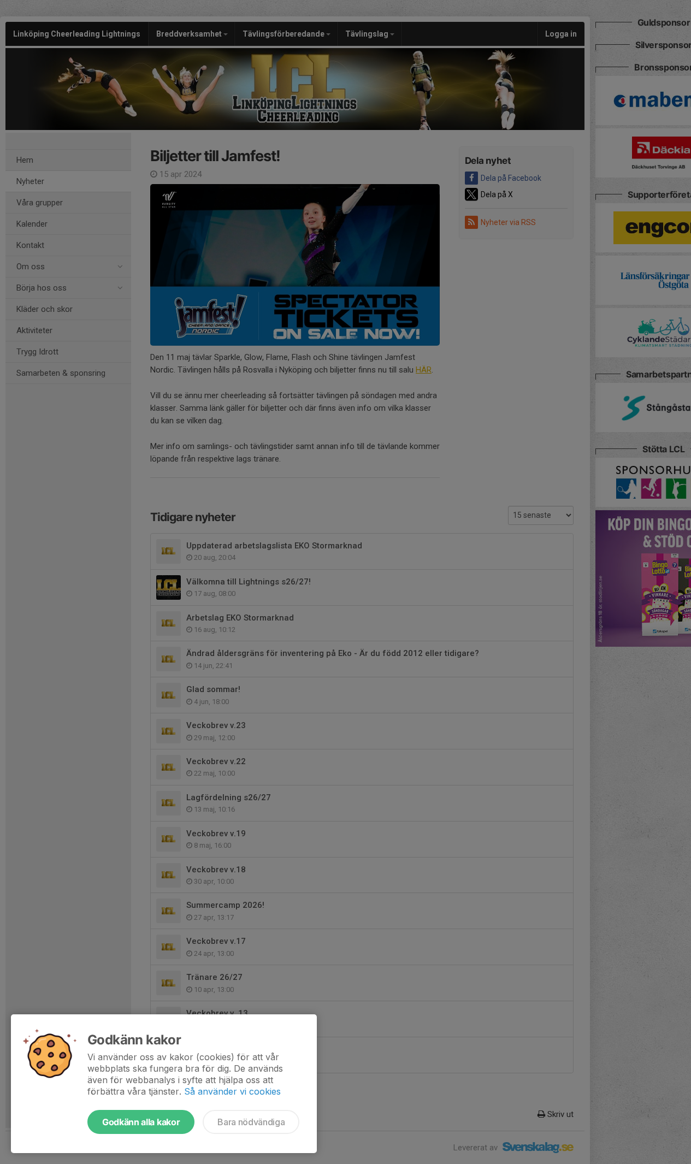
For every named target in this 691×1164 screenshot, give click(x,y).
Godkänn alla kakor (141, 1121)
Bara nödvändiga (251, 1121)
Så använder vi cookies (232, 1091)
